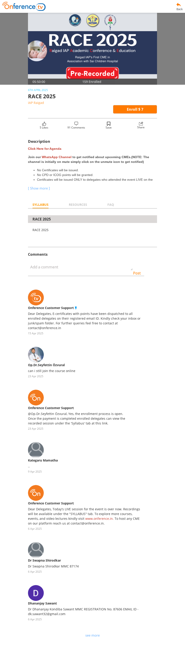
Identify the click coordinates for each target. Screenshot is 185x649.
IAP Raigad (36, 103)
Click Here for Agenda (44, 148)
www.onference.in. (99, 518)
